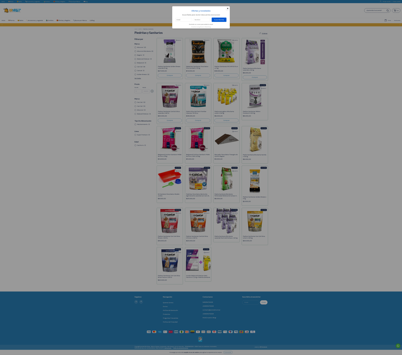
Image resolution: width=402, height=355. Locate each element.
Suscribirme (219, 20)
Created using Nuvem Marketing (201, 27)
